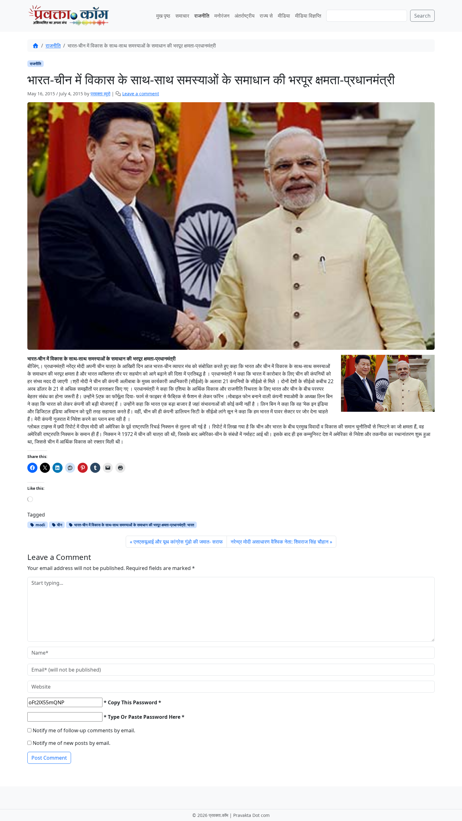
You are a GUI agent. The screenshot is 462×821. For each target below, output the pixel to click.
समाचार (182, 15)
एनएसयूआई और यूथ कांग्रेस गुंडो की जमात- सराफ (178, 541)
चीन (59, 525)
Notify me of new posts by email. (71, 743)
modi (40, 525)
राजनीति (201, 15)
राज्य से (266, 15)
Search (422, 15)
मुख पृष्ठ (163, 15)
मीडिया (284, 15)
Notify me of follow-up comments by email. (84, 730)
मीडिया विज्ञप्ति (308, 15)
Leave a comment (140, 94)
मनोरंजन (221, 15)
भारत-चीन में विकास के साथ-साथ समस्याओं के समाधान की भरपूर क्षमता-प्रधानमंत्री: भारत (133, 525)
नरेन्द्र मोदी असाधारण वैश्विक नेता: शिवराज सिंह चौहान (279, 541)
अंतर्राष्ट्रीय (244, 15)
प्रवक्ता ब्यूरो (100, 94)
